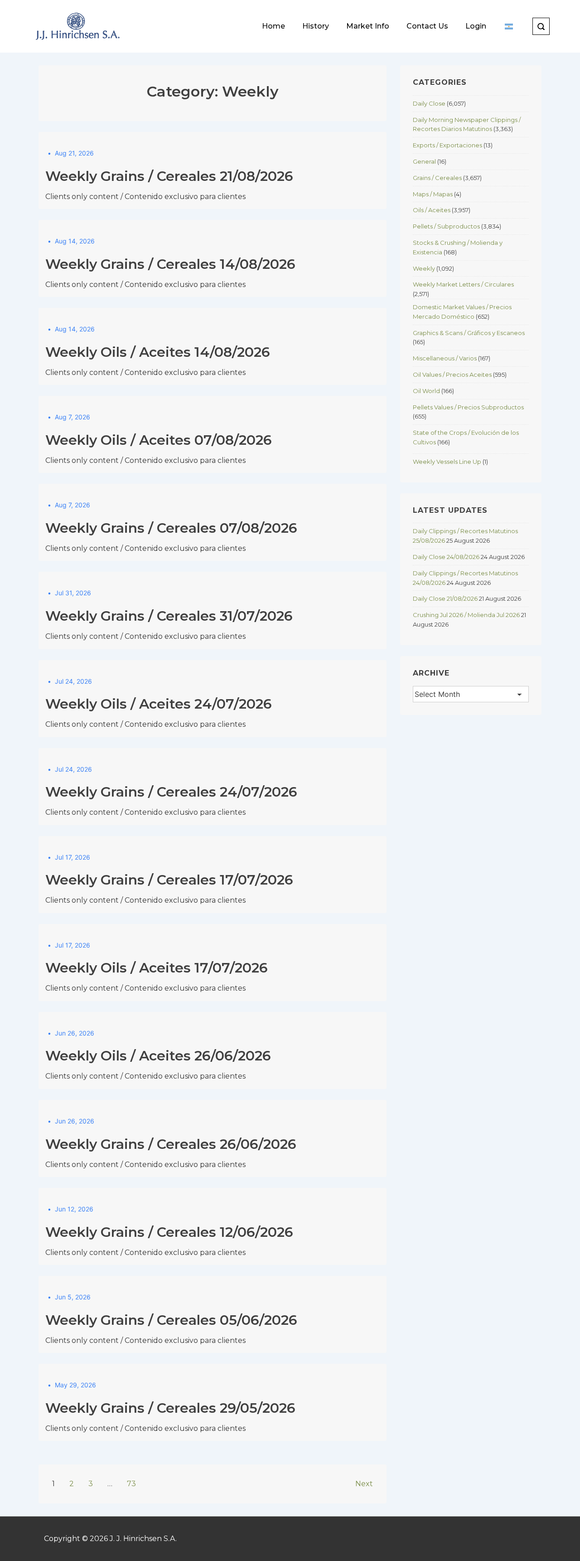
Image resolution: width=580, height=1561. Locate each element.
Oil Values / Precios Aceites (452, 374)
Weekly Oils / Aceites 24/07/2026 (158, 703)
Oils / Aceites (431, 210)
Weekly (424, 268)
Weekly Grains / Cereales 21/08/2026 (169, 176)
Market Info (367, 26)
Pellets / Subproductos (446, 226)
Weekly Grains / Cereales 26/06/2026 (170, 1144)
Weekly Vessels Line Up (447, 461)
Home (273, 26)
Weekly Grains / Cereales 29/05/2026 (170, 1408)
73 (131, 1483)
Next (364, 1483)
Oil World (426, 390)
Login (475, 26)
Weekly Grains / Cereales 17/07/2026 (169, 879)
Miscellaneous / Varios (445, 358)
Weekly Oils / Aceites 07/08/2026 (158, 440)
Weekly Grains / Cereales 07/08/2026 (171, 528)
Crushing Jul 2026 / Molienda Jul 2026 (466, 614)
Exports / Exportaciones (447, 145)
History (315, 26)
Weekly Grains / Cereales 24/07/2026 (171, 791)
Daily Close (429, 103)
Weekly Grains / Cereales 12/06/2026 (169, 1232)
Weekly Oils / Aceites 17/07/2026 (156, 967)
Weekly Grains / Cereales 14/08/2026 (170, 264)
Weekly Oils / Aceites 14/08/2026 (157, 352)
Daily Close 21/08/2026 (445, 598)
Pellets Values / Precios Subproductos (468, 407)
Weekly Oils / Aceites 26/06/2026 (158, 1055)
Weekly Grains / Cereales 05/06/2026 (171, 1320)
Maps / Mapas (433, 194)
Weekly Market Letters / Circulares (463, 284)
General (424, 161)
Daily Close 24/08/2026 (446, 556)
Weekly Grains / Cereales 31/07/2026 (169, 616)
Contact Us (427, 26)
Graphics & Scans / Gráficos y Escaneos (469, 332)
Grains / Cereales (437, 177)
